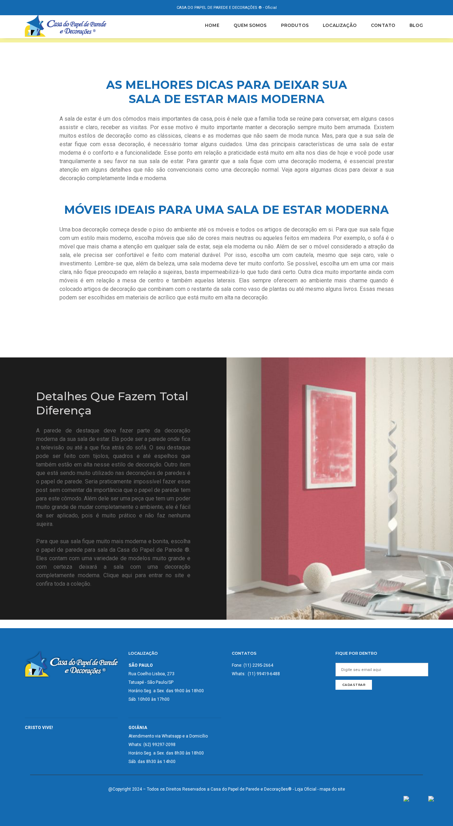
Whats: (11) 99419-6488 (256, 673)
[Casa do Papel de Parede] (66, 25)
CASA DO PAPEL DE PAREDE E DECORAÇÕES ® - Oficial (227, 7)
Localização (340, 25)
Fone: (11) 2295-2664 (252, 665)
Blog (416, 25)
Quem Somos (250, 25)
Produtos (295, 25)
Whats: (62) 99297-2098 (152, 744)
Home (212, 25)
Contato (383, 25)
